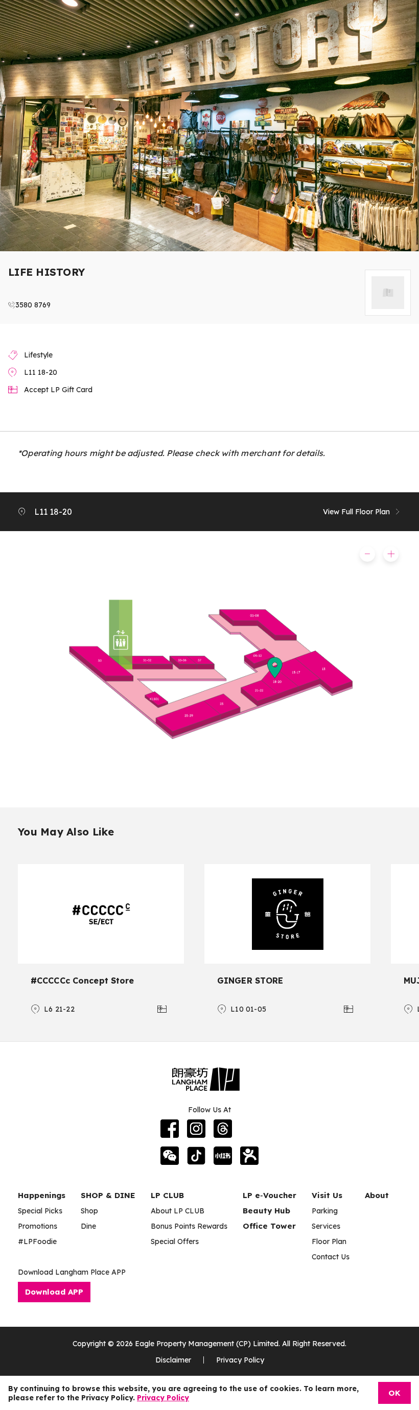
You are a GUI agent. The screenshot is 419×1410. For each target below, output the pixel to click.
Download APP (54, 1292)
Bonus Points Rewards (189, 1226)
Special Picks (40, 1210)
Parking (325, 1210)
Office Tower (269, 1226)
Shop (89, 1210)
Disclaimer (173, 1360)
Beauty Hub (266, 1210)
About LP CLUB (177, 1210)
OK (394, 1393)
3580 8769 (33, 304)
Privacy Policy (240, 1360)
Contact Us (331, 1256)
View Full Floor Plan (356, 511)
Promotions (37, 1226)
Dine (88, 1226)
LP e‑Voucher (269, 1195)
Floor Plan (329, 1241)
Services (326, 1226)
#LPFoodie (37, 1241)
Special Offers (175, 1241)
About (377, 1195)
